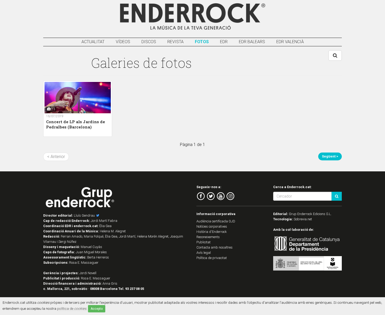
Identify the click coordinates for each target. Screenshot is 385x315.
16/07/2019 (54, 116)
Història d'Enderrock (211, 232)
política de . (72, 308)
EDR (224, 41)
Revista (175, 41)
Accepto (97, 309)
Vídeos (123, 41)
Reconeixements (208, 237)
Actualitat (92, 41)
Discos (148, 41)
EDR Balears (252, 41)
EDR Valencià (290, 41)
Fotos (202, 41)
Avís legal (203, 253)
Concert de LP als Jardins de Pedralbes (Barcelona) (75, 124)
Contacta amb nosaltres (214, 247)
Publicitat (203, 242)
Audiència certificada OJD (215, 221)
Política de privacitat (211, 258)
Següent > (330, 156)
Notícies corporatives (211, 226)
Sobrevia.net (303, 219)
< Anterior (56, 156)
